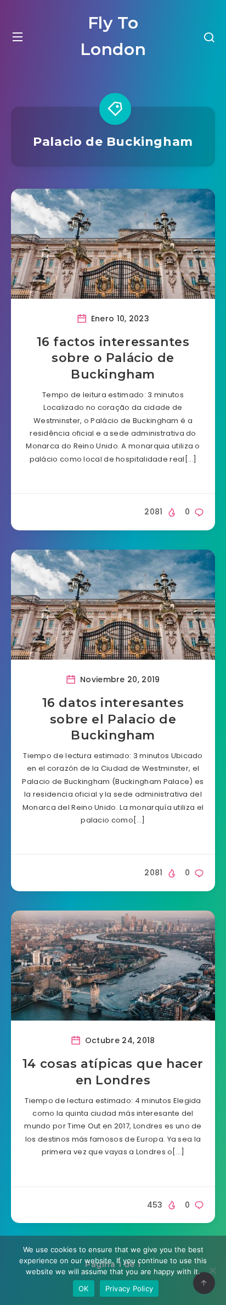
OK (83, 1288)
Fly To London (113, 36)
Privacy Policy (129, 1288)
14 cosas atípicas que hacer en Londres (113, 1072)
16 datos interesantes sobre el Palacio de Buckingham (113, 719)
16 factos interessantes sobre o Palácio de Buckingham (113, 358)
